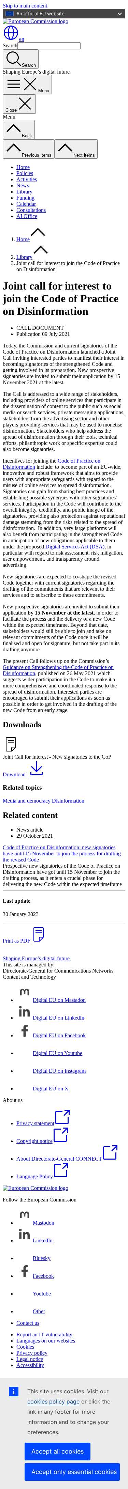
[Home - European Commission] (35, 21)
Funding (25, 198)
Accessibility (30, 1365)
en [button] (21, 39)
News (22, 185)
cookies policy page (53, 1401)
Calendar (26, 204)
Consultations (31, 210)
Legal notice (29, 1359)
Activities (26, 179)
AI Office (26, 216)
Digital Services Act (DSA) (74, 546)
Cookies (25, 1347)
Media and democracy (27, 801)
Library (24, 192)
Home (23, 167)
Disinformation (68, 801)
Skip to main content (25, 6)
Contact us (27, 1323)
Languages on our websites (45, 1341)
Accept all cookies (57, 1451)
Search (10, 45)
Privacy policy (31, 1353)
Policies (24, 173)
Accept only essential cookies (74, 1471)
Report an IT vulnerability (44, 1334)
